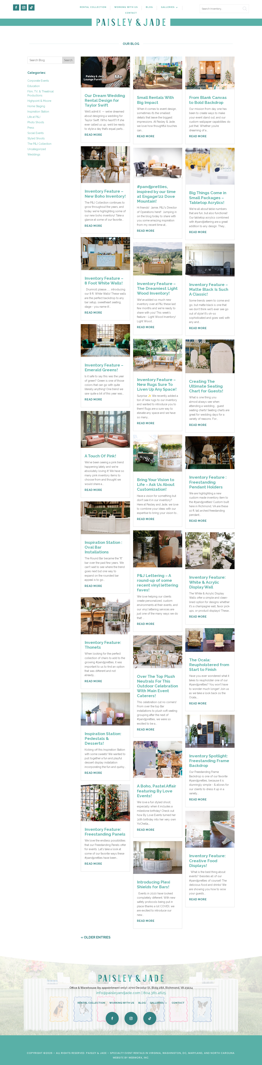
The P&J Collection (39, 143)
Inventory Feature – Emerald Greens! (104, 367)
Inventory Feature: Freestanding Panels (105, 832)
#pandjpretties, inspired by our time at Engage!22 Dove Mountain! (156, 194)
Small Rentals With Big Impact (155, 100)
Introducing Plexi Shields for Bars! (153, 884)
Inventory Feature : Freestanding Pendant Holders (208, 482)
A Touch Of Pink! (100, 456)
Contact (131, 13)
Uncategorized (36, 149)
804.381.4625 (154, 993)
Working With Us (126, 7)
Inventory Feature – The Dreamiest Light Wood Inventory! (157, 288)
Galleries (168, 7)
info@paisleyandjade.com (118, 993)
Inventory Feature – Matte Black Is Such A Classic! (208, 289)
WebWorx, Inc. (139, 1057)
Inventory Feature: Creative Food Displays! (207, 860)
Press (30, 127)
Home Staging (36, 106)
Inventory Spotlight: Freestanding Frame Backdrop (209, 761)
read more (93, 134)
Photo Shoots (35, 122)
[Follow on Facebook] (16, 7)
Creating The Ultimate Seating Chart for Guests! (206, 386)
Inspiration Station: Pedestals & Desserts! (103, 738)
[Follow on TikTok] (31, 7)
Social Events (35, 133)
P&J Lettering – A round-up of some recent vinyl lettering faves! (157, 582)
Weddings (33, 154)
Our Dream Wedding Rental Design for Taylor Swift (105, 100)
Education (33, 86)
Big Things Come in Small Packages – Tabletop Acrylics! (207, 197)
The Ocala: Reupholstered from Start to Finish (209, 664)
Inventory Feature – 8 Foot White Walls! (104, 280)
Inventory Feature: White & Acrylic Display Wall (207, 582)
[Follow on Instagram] (24, 7)
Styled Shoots (36, 138)
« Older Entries (95, 937)
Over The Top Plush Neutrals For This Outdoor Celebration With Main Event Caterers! (157, 686)
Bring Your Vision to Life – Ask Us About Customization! (156, 484)
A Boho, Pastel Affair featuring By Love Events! (156, 791)
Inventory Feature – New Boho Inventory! (105, 193)
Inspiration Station (38, 111)
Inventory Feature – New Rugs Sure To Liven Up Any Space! (157, 384)
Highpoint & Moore (39, 100)
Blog (149, 7)
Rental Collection (93, 7)
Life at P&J (33, 116)
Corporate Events (38, 80)
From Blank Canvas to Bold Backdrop (208, 100)
